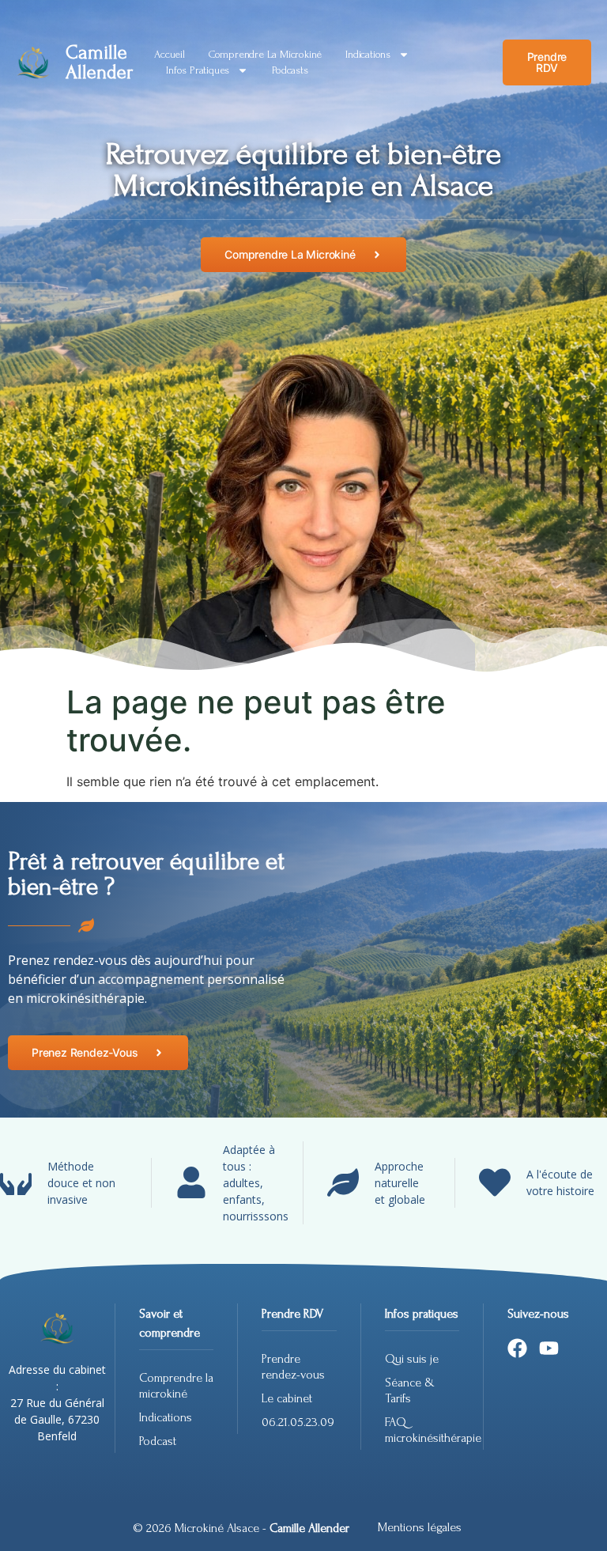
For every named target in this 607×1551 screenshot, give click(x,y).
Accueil (169, 54)
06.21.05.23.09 (298, 1422)
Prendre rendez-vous (293, 1367)
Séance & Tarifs (410, 1390)
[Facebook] (517, 1348)
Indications (367, 54)
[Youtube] (549, 1348)
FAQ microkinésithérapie (422, 1430)
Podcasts (289, 70)
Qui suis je (412, 1359)
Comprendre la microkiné (265, 54)
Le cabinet (287, 1398)
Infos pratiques (197, 70)
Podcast (157, 1441)
